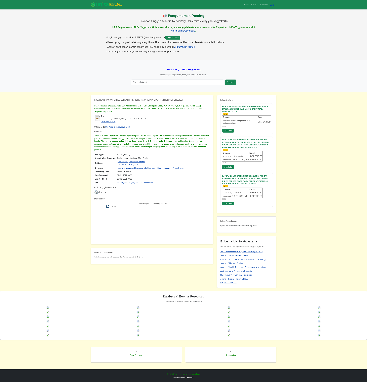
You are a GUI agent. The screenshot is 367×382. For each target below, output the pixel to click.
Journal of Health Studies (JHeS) (234, 255)
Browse (254, 5)
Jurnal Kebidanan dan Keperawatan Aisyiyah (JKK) (241, 251)
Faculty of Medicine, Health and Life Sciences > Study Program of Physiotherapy (151, 168)
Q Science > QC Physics (127, 164)
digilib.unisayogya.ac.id (183, 31)
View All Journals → (228, 283)
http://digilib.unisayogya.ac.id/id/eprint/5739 (135, 182)
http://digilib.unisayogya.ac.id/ (117, 127)
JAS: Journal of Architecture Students (236, 271)
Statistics (264, 5)
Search (230, 82)
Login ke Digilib (173, 38)
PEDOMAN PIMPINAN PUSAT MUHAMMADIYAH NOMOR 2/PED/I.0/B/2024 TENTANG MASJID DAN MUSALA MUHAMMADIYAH (245, 109)
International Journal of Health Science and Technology (243, 259)
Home (246, 5)
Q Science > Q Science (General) (131, 162)
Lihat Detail (228, 131)
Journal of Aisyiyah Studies (231, 263)
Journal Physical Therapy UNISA (234, 279)
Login (272, 5)
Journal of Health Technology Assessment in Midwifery (243, 267)
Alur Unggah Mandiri (184, 47)
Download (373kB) (108, 122)
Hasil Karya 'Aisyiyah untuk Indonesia (236, 275)
